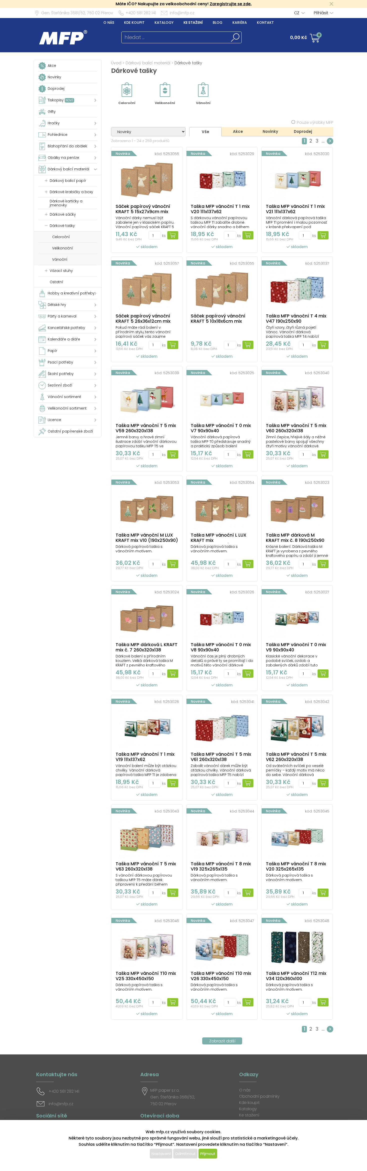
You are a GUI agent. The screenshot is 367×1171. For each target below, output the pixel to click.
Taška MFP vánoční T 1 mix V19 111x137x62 (145, 756)
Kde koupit (134, 22)
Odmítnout (185, 1153)
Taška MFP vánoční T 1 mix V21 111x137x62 (295, 209)
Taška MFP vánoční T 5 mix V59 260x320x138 (146, 428)
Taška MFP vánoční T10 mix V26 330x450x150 (221, 976)
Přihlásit (321, 13)
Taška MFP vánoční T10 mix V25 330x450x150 (146, 976)
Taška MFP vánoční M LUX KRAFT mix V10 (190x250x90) (147, 537)
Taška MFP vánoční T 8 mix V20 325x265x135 (296, 866)
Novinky (270, 131)
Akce (238, 131)
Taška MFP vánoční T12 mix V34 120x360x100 (296, 976)
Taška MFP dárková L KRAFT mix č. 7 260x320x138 (147, 647)
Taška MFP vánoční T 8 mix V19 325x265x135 (221, 866)
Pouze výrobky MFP (315, 122)
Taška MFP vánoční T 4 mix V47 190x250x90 (296, 318)
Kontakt (265, 22)
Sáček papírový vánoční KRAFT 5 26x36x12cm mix (143, 318)
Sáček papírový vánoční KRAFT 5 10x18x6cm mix (218, 318)
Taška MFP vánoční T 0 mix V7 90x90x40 (221, 428)
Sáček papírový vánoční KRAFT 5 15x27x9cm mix (143, 209)
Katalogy (164, 22)
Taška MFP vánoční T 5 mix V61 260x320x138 (221, 756)
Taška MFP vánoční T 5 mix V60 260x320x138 (296, 428)
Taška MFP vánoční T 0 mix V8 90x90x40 (221, 647)
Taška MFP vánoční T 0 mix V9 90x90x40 (296, 647)
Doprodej (303, 131)
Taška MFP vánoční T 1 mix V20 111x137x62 (220, 209)
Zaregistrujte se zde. (231, 4)
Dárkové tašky (188, 63)
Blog (217, 22)
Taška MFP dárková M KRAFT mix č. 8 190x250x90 (295, 537)
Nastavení (161, 1153)
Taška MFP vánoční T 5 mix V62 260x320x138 (296, 756)
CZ (296, 13)
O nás (108, 22)
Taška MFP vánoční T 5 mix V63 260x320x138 (146, 866)
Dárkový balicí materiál (148, 63)
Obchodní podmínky (259, 1096)
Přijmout (207, 1153)
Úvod (116, 63)
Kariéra (239, 22)
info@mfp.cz (182, 13)
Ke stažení (193, 22)
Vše (205, 131)
